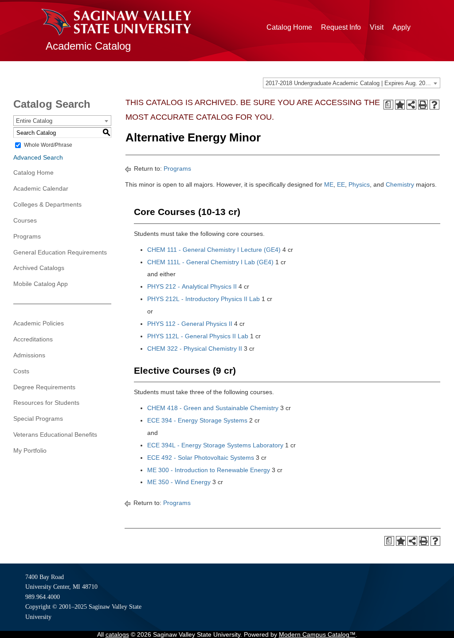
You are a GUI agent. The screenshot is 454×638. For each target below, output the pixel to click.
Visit (377, 27)
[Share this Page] (411, 105)
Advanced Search (38, 157)
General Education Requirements (60, 252)
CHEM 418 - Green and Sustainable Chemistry (212, 407)
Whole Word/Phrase (48, 145)
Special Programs (38, 418)
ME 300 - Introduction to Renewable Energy (208, 470)
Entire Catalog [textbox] (34, 120)
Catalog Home (289, 27)
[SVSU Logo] (116, 22)
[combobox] (351, 83)
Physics (359, 184)
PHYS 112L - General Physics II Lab (197, 336)
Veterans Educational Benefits (55, 434)
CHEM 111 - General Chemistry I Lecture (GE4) (214, 249)
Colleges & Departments (47, 204)
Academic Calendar (40, 188)
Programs (27, 236)
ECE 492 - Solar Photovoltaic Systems (200, 457)
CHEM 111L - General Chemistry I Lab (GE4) (210, 262)
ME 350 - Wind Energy (179, 481)
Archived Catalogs (38, 267)
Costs (21, 371)
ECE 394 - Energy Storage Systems (197, 420)
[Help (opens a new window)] (434, 105)
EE (341, 184)
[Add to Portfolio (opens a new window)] (400, 105)
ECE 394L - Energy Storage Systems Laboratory (215, 445)
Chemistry (400, 184)
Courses (25, 220)
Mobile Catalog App (40, 283)
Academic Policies (38, 323)
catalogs (117, 634)
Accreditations (33, 339)
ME (328, 184)
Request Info (341, 27)
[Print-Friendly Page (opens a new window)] (423, 105)
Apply (401, 27)
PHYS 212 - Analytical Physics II (192, 286)
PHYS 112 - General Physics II (189, 323)
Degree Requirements (44, 387)
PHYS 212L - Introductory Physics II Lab (203, 298)
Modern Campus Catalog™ (317, 634)
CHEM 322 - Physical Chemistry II (194, 348)
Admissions (29, 355)
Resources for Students (46, 402)
